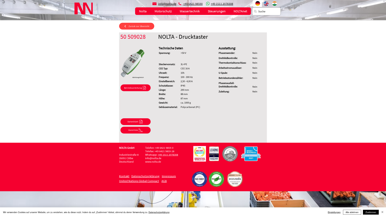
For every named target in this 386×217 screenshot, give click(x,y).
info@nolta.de (153, 158)
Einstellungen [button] (334, 212)
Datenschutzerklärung (159, 212)
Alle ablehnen (352, 212)
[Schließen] (382, 212)
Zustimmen (370, 212)
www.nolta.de (153, 161)
